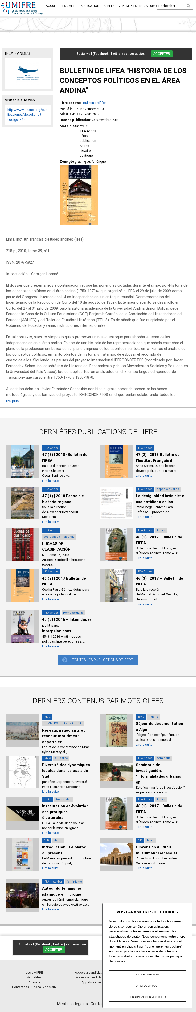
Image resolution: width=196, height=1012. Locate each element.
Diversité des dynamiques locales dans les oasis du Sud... (66, 771)
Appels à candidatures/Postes (98, 977)
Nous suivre (149, 6)
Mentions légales (72, 1003)
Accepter (161, 54)
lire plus (12, 401)
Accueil (52, 6)
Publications (90, 6)
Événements (127, 6)
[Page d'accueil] (22, 13)
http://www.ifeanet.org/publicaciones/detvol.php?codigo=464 (27, 114)
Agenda (34, 982)
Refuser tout (148, 985)
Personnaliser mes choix (147, 997)
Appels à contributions (98, 982)
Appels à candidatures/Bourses (98, 972)
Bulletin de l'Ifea (94, 103)
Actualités (34, 977)
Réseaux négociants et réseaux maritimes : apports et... (63, 736)
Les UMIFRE (69, 6)
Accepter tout (148, 974)
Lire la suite (50, 481)
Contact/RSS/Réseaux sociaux (34, 987)
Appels (109, 6)
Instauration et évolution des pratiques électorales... (65, 812)
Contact (98, 1003)
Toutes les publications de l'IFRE (102, 660)
